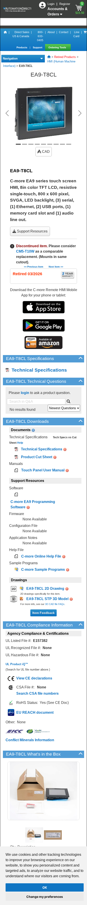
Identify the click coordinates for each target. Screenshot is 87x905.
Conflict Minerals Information (30, 740)
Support (38, 47)
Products (22, 47)
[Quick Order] (85, 36)
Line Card (76, 34)
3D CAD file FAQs (54, 604)
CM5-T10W (25, 251)
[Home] (5, 36)
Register (64, 4)
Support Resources (32, 231)
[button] (7, 113)
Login (51, 4)
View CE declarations (34, 678)
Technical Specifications (38, 370)
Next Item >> (56, 266)
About (51, 32)
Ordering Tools (57, 47)
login (25, 393)
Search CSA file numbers (37, 693)
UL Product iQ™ (17, 664)
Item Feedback (43, 613)
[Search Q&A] (68, 400)
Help (20, 442)
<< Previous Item (33, 266)
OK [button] (44, 887)
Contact (63, 32)
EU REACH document (35, 712)
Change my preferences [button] (44, 897)
